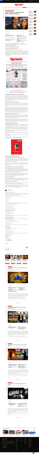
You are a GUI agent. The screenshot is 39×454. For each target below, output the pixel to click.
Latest (18, 7)
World (16, 449)
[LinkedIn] (3, 16)
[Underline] (7, 247)
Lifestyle (25, 443)
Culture (9, 7)
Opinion (25, 442)
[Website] (27, 190)
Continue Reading (7, 263)
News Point (16, 7)
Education (17, 448)
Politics (30, 7)
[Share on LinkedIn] (21, 31)
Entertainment (24, 7)
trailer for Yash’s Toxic (11, 375)
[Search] (1, 2)
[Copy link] (3, 21)
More (32, 7)
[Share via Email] (17, 31)
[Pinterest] (3, 18)
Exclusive (21, 7)
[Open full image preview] (16, 23)
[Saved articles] (24, 2)
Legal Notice (30, 442)
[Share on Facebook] (20, 31)
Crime (16, 447)
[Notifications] (26, 2)
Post (26, 247)
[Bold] (5, 247)
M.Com (11, 212)
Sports (16, 446)
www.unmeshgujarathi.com (10, 240)
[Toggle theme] (27, 2)
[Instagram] (3, 13)
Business (16, 445)
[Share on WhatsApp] (16, 31)
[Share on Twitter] (24, 31)
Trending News (12, 7)
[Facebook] (3, 15)
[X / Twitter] (3, 19)
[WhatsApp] (3, 10)
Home (3, 7)
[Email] (3, 12)
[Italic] (6, 247)
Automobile (6, 7)
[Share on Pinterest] (23, 31)
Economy (28, 7)
